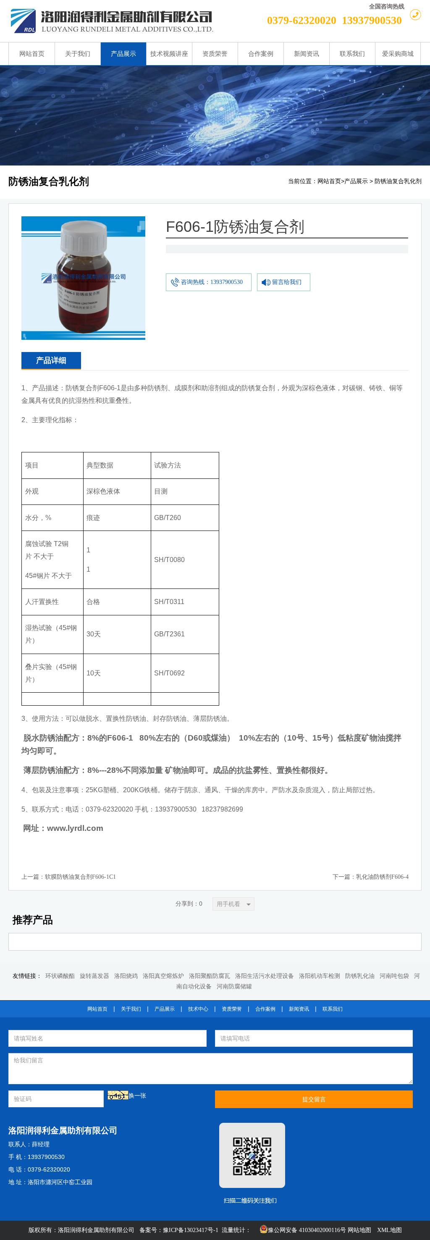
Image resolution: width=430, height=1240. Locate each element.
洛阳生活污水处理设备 (264, 976)
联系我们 (332, 1009)
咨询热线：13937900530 (212, 282)
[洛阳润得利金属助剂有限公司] (127, 21)
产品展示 (356, 181)
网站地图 (359, 1230)
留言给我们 (287, 282)
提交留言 (314, 1099)
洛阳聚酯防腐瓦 (209, 976)
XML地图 (389, 1230)
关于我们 (131, 1009)
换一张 (137, 1096)
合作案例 (265, 1009)
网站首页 (329, 181)
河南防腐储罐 (234, 986)
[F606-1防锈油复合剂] (83, 223)
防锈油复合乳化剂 (398, 181)
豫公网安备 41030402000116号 (307, 1230)
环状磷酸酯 (60, 976)
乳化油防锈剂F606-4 (382, 877)
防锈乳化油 (360, 976)
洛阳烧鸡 (126, 976)
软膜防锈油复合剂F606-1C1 (80, 877)
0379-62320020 (301, 20)
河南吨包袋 (394, 976)
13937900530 (372, 20)
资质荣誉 (232, 1009)
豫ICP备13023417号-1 (190, 1230)
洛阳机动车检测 (319, 976)
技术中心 (198, 1009)
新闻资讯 (299, 1009)
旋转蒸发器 (94, 976)
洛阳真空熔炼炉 (163, 976)
